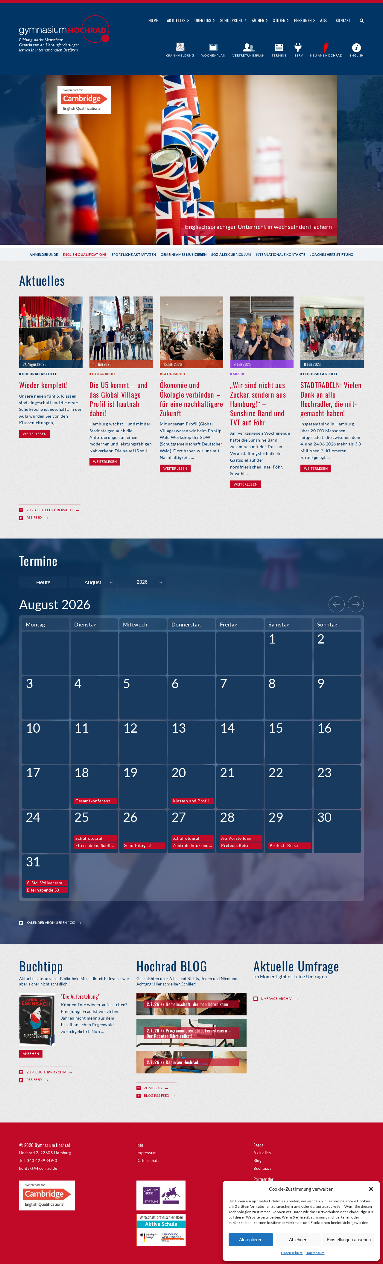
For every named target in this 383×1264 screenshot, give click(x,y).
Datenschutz (292, 1253)
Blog (257, 1160)
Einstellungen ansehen (349, 1239)
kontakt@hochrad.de (38, 1168)
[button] (371, 1189)
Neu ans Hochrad (326, 55)
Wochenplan (213, 55)
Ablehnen (298, 1239)
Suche (359, 20)
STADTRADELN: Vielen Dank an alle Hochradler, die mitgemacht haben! (331, 398)
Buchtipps (262, 1168)
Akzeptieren (250, 1239)
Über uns (203, 20)
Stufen (279, 20)
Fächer (258, 20)
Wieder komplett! (43, 384)
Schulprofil (231, 20)
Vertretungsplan (248, 55)
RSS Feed (34, 517)
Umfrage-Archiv (276, 998)
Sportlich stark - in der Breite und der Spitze (273, 226)
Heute (43, 582)
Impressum (315, 1253)
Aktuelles (176, 20)
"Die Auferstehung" (80, 996)
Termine (279, 55)
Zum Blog (153, 1088)
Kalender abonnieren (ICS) (51, 922)
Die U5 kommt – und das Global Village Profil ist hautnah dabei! (118, 398)
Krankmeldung (180, 55)
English (356, 55)
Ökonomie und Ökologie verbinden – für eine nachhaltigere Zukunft (191, 398)
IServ (298, 55)
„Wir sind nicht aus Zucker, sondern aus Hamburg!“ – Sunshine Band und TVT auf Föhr (258, 403)
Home (153, 20)
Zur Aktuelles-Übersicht (50, 510)
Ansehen (31, 1053)
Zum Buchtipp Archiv (46, 1072)
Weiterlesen (34, 434)
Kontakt (343, 20)
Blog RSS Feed (156, 1095)
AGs (323, 20)
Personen (303, 20)
